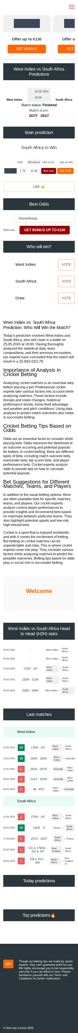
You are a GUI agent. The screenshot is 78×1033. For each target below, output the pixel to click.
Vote (66, 264)
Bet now (49, 170)
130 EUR (65, 170)
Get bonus (26, 49)
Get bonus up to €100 (44, 230)
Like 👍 (39, 186)
